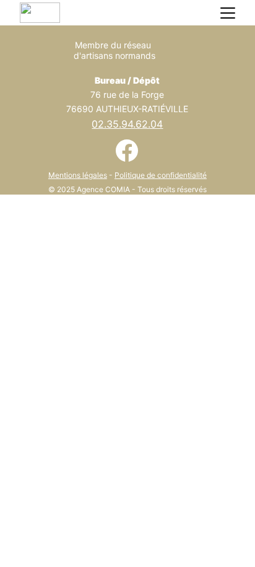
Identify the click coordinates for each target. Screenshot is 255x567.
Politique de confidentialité (161, 175)
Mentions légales (77, 175)
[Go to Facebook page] (127, 150)
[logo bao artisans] (172, 56)
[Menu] (227, 13)
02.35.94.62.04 (127, 124)
